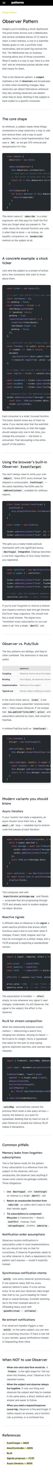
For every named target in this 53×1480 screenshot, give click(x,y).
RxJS (9, 1453)
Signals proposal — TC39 (20, 1458)
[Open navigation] (4, 3)
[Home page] (17, 2)
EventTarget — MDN (18, 1442)
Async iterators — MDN (19, 1463)
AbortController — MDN (20, 1448)
